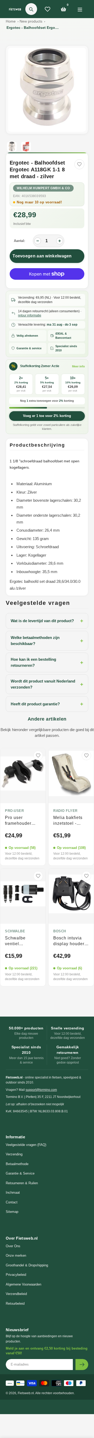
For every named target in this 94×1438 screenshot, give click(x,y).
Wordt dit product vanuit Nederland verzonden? (47, 684)
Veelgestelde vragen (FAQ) (26, 1145)
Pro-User (14, 811)
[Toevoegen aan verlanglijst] (79, 164)
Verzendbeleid (16, 1294)
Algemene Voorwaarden (23, 1284)
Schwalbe (15, 931)
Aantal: (19, 241)
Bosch (59, 931)
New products (31, 21)
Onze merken (16, 1255)
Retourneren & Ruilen (22, 1183)
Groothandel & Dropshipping (27, 1265)
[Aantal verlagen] (37, 240)
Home (11, 21)
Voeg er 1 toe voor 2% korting (47, 416)
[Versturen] (81, 1364)
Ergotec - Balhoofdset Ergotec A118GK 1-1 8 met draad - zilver (33, 27)
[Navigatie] (80, 9)
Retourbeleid (15, 1303)
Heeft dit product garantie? (47, 704)
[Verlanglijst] (47, 9)
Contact (11, 1202)
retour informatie (29, 315)
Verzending (14, 1154)
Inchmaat (13, 1192)
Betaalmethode (17, 1164)
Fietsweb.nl (26, 1393)
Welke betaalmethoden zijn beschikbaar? (47, 640)
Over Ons (13, 1246)
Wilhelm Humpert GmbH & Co (43, 188)
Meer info (78, 366)
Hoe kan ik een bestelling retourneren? (47, 662)
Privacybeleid (16, 1275)
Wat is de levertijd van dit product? (47, 621)
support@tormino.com (41, 1090)
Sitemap (12, 1212)
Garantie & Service (20, 1173)
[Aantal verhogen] (59, 240)
